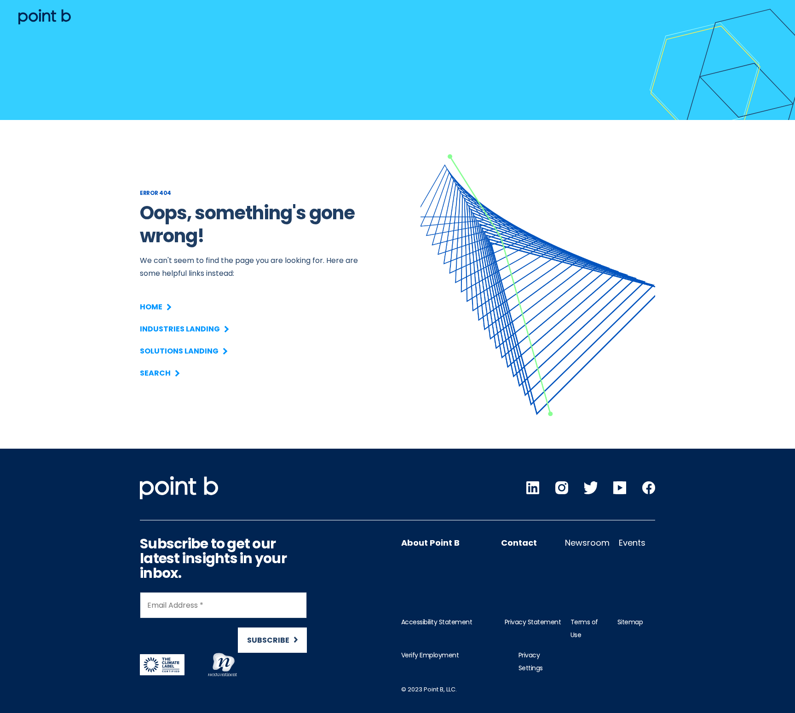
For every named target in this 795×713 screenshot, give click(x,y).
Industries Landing (180, 329)
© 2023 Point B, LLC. (429, 689)
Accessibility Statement (436, 622)
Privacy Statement (533, 622)
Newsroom (587, 542)
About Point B (430, 542)
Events (632, 542)
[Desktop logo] (44, 16)
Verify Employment (430, 655)
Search (155, 373)
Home (151, 307)
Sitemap (630, 622)
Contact (519, 542)
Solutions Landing (179, 351)
